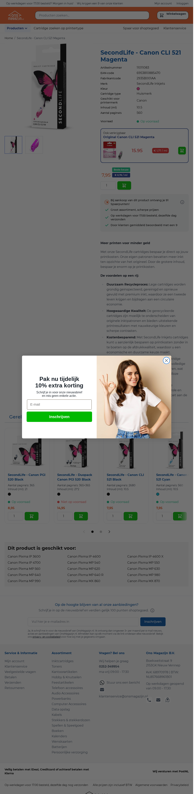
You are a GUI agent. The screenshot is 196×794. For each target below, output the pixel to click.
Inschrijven (59, 417)
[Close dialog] (166, 360)
